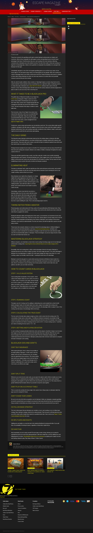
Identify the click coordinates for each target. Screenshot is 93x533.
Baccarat (5, 508)
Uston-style (14, 98)
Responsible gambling (22, 517)
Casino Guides (48, 11)
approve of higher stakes (17, 121)
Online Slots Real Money (8, 503)
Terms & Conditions (22, 508)
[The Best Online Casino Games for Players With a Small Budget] (17, 463)
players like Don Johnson (35, 85)
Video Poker (5, 517)
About (19, 503)
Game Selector (66, 11)
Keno (4, 514)
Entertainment (23, 16)
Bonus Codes (25, 11)
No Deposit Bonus (36, 503)
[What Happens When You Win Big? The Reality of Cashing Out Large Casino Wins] (36, 463)
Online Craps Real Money (8, 512)
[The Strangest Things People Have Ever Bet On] (56, 463)
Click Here (2, 497)
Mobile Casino (6, 506)
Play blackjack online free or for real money (34, 436)
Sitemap (19, 510)
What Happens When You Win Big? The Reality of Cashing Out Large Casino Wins (36, 472)
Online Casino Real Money (38, 506)
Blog (13, 16)
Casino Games (11, 468)
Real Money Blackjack (7, 510)
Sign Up (43, 9)
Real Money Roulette (7, 519)
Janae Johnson (16, 444)
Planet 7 (9, 16)
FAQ (19, 512)
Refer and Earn (36, 510)
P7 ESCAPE (51, 501)
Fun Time (56, 11)
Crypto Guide (21, 521)
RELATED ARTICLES (13, 455)
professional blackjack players (42, 229)
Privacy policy (21, 506)
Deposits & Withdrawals (23, 514)
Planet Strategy (35, 11)
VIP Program (35, 508)
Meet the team (21, 519)
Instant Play (48, 9)
